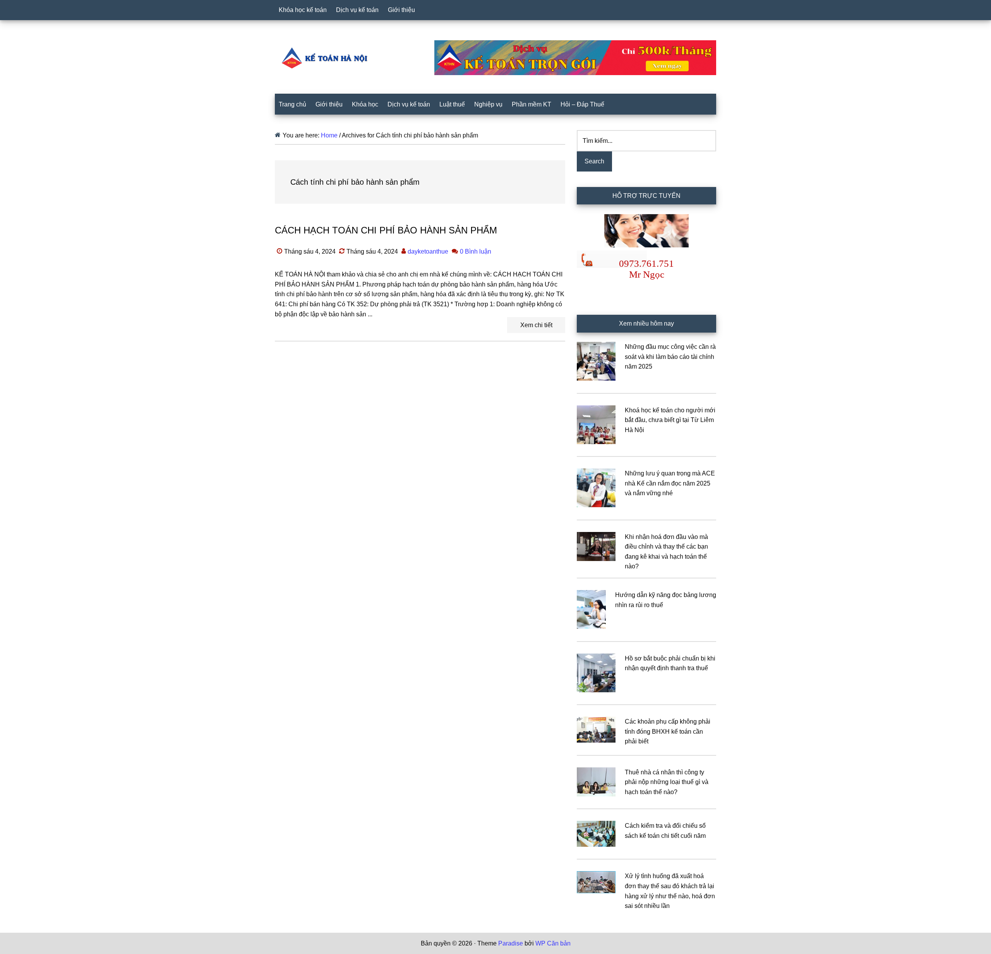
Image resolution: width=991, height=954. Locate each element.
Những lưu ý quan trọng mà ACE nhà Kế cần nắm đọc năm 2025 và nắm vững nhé (670, 483)
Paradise (510, 943)
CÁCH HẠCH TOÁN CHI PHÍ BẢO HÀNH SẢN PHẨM (386, 230)
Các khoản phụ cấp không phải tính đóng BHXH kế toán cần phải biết (667, 731)
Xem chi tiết (536, 325)
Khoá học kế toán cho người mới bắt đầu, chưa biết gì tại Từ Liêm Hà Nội (670, 420)
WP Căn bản (553, 943)
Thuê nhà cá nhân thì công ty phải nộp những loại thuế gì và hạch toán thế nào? (666, 782)
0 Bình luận (475, 251)
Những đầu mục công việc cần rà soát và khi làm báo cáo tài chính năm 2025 (670, 356)
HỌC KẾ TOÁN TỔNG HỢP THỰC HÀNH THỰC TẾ (327, 57)
